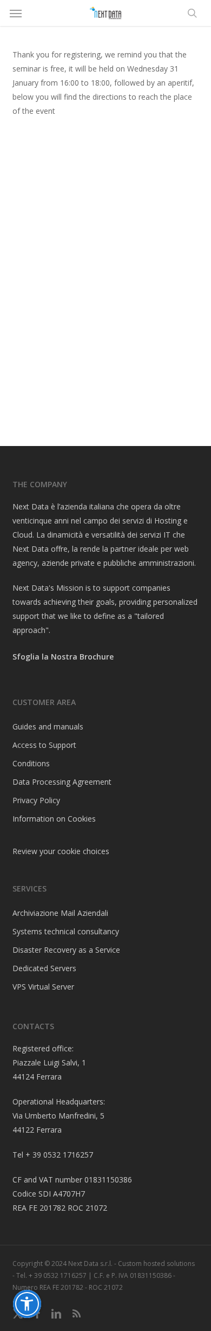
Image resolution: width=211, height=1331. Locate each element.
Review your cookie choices (60, 851)
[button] (16, 13)
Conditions (31, 763)
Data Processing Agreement (61, 782)
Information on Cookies (54, 818)
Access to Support (44, 745)
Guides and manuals (47, 726)
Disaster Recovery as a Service (66, 950)
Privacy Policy (36, 800)
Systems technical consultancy (65, 931)
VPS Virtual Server (43, 986)
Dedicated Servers (44, 968)
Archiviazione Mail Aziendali (60, 913)
